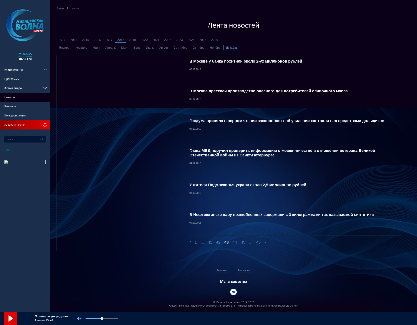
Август (163, 47)
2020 (144, 39)
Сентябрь (180, 47)
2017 (109, 39)
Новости (9, 97)
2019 (132, 39)
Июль (150, 47)
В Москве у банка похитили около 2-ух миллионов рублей (245, 61)
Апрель (110, 47)
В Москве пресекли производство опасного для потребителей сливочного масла (268, 91)
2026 (214, 39)
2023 (179, 39)
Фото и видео (13, 88)
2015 (85, 39)
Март (96, 47)
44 (235, 242)
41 (210, 242)
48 (258, 242)
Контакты (10, 106)
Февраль (81, 47)
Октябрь (198, 47)
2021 (155, 39)
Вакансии (244, 270)
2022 (167, 39)
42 (218, 242)
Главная (60, 8)
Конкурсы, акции (15, 115)
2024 (191, 39)
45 (243, 242)
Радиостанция (13, 70)
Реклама (222, 270)
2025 (202, 39)
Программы (11, 79)
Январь (64, 47)
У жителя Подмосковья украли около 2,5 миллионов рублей (247, 185)
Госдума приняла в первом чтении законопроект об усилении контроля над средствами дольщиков (286, 121)
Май (124, 47)
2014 (73, 39)
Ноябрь (215, 47)
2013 (62, 39)
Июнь (137, 47)
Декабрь (232, 47)
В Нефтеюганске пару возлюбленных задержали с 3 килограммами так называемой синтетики (281, 214)
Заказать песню (14, 124)
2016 (97, 39)
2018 (120, 39)
